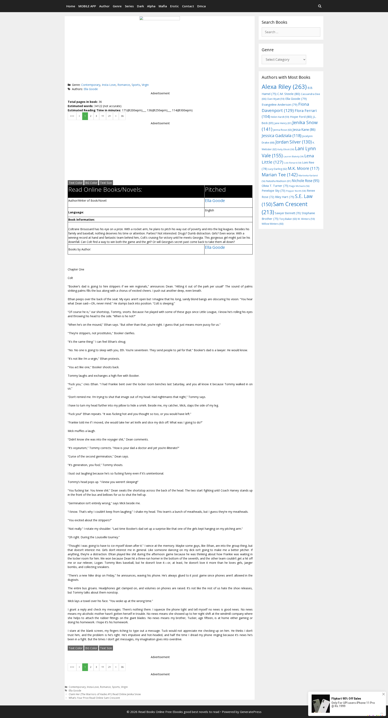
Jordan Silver (293, 142)
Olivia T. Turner (275, 186)
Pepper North (296, 190)
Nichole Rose (305, 180)
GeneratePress (250, 712)
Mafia (163, 6)
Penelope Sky (273, 191)
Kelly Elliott (285, 149)
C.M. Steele (288, 94)
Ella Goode (91, 89)
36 (122, 116)
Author (104, 6)
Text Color (75, 183)
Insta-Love (109, 85)
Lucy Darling (277, 169)
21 (109, 116)
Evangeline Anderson (279, 104)
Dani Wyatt (276, 98)
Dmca (201, 6)
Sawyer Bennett (288, 213)
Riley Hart (284, 197)
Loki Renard (292, 162)
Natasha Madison (278, 181)
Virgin (145, 85)
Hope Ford (301, 117)
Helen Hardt (280, 116)
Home (70, 6)
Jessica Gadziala (282, 135)
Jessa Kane (304, 129)
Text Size (106, 183)
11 (102, 116)
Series (129, 6)
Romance (123, 85)
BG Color (91, 183)
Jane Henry (283, 123)
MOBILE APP (87, 6)
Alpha (151, 6)
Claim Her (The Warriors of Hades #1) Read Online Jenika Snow (105, 694)
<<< (72, 116)
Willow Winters (272, 224)
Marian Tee (280, 174)
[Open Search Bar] (319, 6)
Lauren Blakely (294, 156)
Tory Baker (288, 219)
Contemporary (90, 85)
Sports (136, 85)
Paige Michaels (299, 185)
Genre (117, 6)
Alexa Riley (284, 87)
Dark (140, 6)
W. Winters (306, 218)
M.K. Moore (303, 168)
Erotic (174, 6)
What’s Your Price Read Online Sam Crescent (94, 697)
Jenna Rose (282, 130)
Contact (188, 6)
